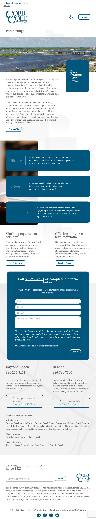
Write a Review (40, 510)
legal (51, 111)
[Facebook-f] (45, 515)
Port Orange (61, 423)
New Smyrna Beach (24, 426)
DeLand (71, 423)
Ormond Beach (27, 423)
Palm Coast (47, 426)
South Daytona (82, 423)
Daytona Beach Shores (45, 423)
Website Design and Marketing (60, 510)
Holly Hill (10, 426)
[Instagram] (51, 515)
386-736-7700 (62, 372)
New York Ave (79, 510)
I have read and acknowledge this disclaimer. (37, 345)
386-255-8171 (34, 279)
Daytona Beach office (15, 385)
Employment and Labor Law (23, 119)
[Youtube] (57, 515)
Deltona (37, 426)
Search (60, 478)
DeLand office (80, 383)
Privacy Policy (26, 510)
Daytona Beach (12, 423)
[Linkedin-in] (39, 515)
